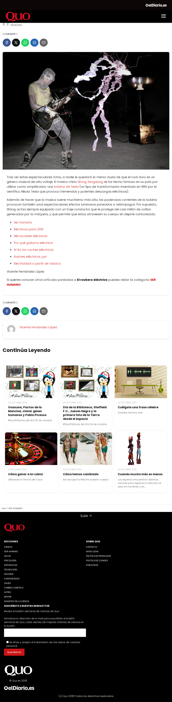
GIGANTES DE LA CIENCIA (16, 601)
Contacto (91, 547)
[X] (16, 43)
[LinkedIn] (34, 43)
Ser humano (23, 222)
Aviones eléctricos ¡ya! (30, 256)
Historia (8, 574)
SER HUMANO (11, 551)
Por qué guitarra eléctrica (33, 243)
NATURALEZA (10, 565)
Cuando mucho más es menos (140, 474)
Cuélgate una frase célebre (138, 407)
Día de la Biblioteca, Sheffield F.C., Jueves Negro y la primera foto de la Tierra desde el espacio (85, 413)
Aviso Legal (92, 551)
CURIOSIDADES (11, 579)
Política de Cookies (97, 560)
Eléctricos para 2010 (28, 229)
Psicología (10, 560)
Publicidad (92, 565)
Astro (7, 592)
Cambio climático (13, 588)
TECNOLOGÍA (10, 569)
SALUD (7, 556)
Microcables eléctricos (30, 236)
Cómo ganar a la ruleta (25, 474)
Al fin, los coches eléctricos (33, 250)
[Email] (44, 43)
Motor (7, 597)
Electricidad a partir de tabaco (37, 263)
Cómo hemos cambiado (80, 474)
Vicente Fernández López (38, 327)
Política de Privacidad (98, 556)
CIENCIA (8, 547)
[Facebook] (7, 43)
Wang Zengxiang (90, 182)
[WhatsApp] (25, 43)
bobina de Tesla (66, 187)
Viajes (7, 583)
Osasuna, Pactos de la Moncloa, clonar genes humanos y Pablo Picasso (27, 411)
